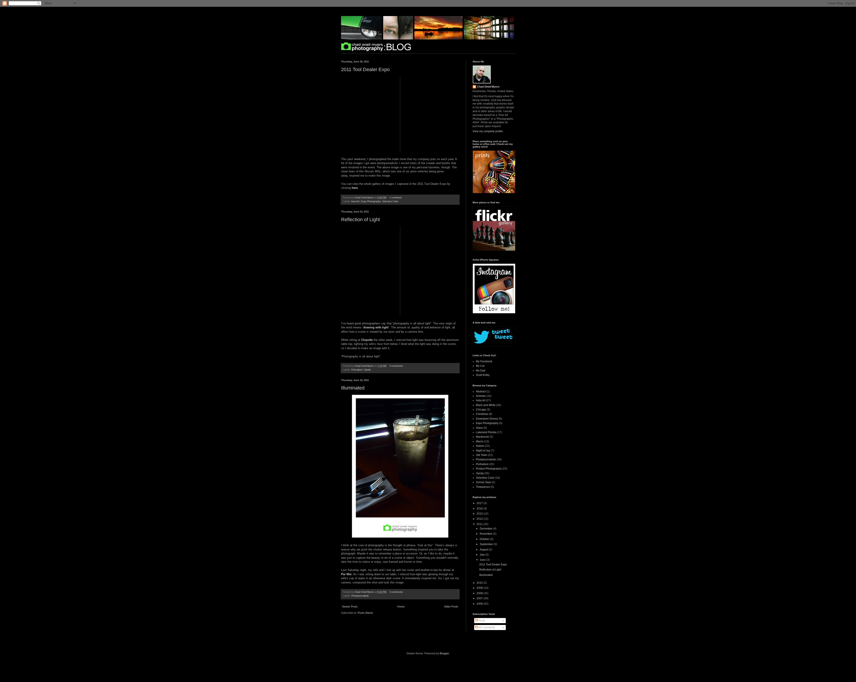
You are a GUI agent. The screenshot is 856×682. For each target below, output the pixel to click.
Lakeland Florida (486, 432)
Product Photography (489, 468)
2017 (480, 503)
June (483, 559)
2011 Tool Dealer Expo (365, 69)
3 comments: (396, 366)
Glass (479, 427)
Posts (481, 620)
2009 (480, 587)
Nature (480, 445)
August (484, 549)
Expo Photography (371, 201)
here (355, 188)
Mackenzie (482, 436)
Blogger (444, 653)
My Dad (480, 370)
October (485, 539)
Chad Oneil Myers (488, 86)
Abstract (481, 391)
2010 (480, 582)
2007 (480, 598)
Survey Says (483, 482)
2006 (480, 603)
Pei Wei (346, 574)
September (487, 544)
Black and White (486, 405)
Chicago (481, 409)
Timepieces (483, 486)
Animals (481, 396)
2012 (480, 518)
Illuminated (352, 388)
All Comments (486, 627)
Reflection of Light (360, 219)
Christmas (482, 414)
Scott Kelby (483, 375)
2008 (480, 593)
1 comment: (396, 197)
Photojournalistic (360, 595)
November (486, 533)
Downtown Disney (487, 418)
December (486, 528)
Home (401, 606)
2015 (480, 513)
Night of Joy (483, 450)
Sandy (367, 369)
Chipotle (367, 340)
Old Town (481, 455)
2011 (480, 524)
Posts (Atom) (365, 612)
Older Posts (451, 606)
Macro (480, 441)
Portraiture (357, 369)
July (482, 554)
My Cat (480, 365)
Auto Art (355, 201)
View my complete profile (488, 131)
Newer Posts (350, 606)
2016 (480, 508)
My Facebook (484, 361)
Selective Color (390, 201)
